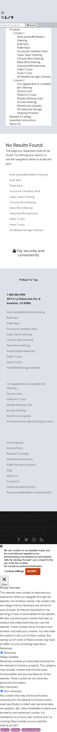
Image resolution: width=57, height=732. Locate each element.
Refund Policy (15, 448)
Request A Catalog (20, 116)
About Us (15, 124)
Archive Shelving (27, 102)
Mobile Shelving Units (30, 98)
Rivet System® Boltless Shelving (29, 174)
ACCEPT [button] (31, 571)
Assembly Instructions (23, 120)
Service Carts (24, 91)
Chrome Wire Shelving (30, 58)
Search (32, 25)
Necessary (10, 652)
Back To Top (30, 280)
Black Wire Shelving (28, 62)
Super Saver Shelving (29, 55)
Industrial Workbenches (31, 66)
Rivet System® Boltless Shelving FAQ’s (29, 492)
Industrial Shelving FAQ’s (21, 487)
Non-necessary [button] (9, 687)
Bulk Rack (23, 44)
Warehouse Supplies (29, 105)
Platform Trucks (26, 95)
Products (15, 29)
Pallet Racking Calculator (21, 464)
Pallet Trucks (25, 69)
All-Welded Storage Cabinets (34, 76)
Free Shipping (15, 442)
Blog (9, 470)
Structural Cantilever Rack (32, 51)
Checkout (15, 729)
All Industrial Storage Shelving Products (29, 111)
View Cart (5, 729)
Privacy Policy (8, 515)
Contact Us (13, 481)
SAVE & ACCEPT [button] (9, 725)
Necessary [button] (6, 648)
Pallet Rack (23, 47)
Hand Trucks (24, 73)
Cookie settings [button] (14, 571)
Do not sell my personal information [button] (23, 566)
